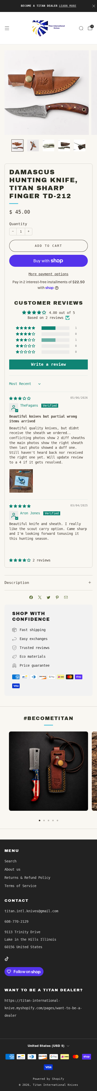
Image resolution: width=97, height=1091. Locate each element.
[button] (26, 328)
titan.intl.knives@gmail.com (31, 911)
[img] (20, 398)
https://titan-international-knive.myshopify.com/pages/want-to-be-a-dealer (43, 1008)
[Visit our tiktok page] (6, 959)
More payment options (48, 274)
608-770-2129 (16, 921)
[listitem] (48, 6)
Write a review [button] (48, 364)
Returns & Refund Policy (27, 878)
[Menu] (6, 28)
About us (12, 869)
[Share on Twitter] (48, 597)
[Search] (81, 28)
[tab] (39, 820)
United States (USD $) (46, 1046)
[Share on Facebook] (31, 597)
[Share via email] (66, 597)
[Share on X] (40, 597)
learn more (67, 5)
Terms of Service (20, 886)
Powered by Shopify (48, 1079)
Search (10, 861)
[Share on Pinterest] (57, 597)
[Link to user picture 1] (21, 481)
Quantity (18, 224)
